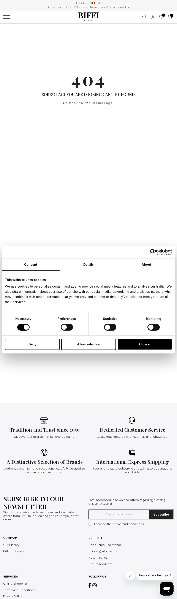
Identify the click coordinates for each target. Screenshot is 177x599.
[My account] (153, 17)
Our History (11, 545)
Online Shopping (15, 583)
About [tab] (146, 264)
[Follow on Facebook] (89, 585)
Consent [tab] (30, 264)
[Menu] (31, 17)
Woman (108, 503)
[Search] (144, 17)
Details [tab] (88, 264)
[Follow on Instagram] (94, 585)
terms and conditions (128, 524)
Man (95, 503)
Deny (32, 344)
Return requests (100, 564)
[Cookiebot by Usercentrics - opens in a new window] (153, 252)
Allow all (144, 344)
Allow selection (88, 344)
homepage (103, 103)
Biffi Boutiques (13, 551)
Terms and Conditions (19, 590)
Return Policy (97, 557)
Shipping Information (103, 551)
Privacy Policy (12, 596)
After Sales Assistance (105, 545)
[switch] (67, 327)
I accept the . (119, 524)
